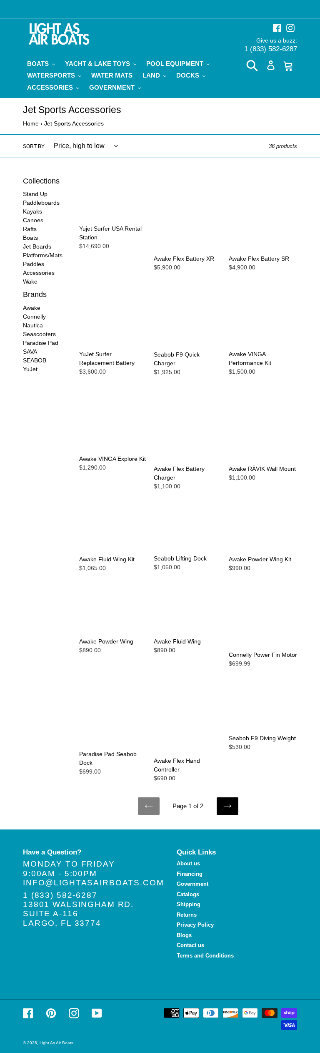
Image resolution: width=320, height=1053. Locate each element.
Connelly (34, 316)
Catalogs (188, 894)
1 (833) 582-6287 (270, 49)
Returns (187, 915)
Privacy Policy (195, 925)
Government (192, 884)
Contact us (190, 945)
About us (188, 863)
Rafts (30, 229)
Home (31, 123)
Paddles (33, 264)
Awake (31, 307)
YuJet (30, 369)
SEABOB (34, 360)
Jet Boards (37, 246)
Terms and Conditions (205, 955)
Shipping (188, 904)
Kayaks (32, 211)
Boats (30, 237)
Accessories (39, 272)
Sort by (34, 146)
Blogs (184, 935)
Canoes (33, 220)
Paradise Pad (40, 342)
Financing (189, 874)
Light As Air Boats (56, 1042)
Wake (30, 281)
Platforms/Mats (42, 255)
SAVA (30, 351)
